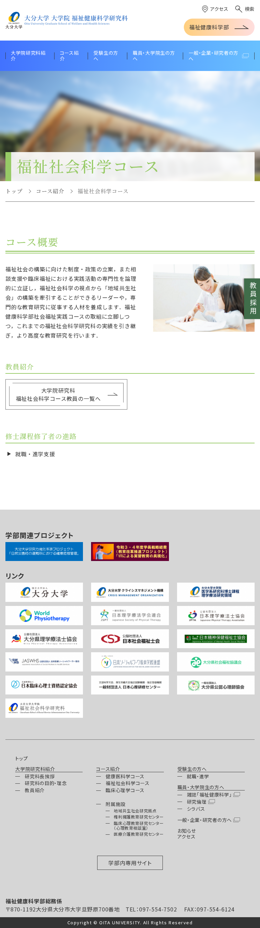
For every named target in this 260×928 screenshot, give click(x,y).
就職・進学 (198, 776)
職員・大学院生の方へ (200, 787)
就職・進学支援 (35, 454)
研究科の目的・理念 (46, 783)
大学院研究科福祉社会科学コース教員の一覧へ (58, 394)
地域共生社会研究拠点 (135, 810)
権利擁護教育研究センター (139, 817)
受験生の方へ (192, 769)
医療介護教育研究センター (139, 834)
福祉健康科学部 (209, 27)
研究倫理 (197, 801)
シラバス (196, 808)
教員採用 (253, 299)
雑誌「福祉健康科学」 (209, 794)
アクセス (219, 8)
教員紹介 (35, 790)
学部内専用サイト (129, 863)
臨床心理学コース (125, 790)
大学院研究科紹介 (35, 769)
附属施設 (116, 804)
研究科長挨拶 (40, 776)
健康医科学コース (125, 776)
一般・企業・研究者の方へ (204, 819)
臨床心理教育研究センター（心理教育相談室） (139, 825)
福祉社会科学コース (127, 783)
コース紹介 (50, 191)
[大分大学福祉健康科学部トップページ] (66, 20)
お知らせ (186, 830)
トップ (13, 191)
